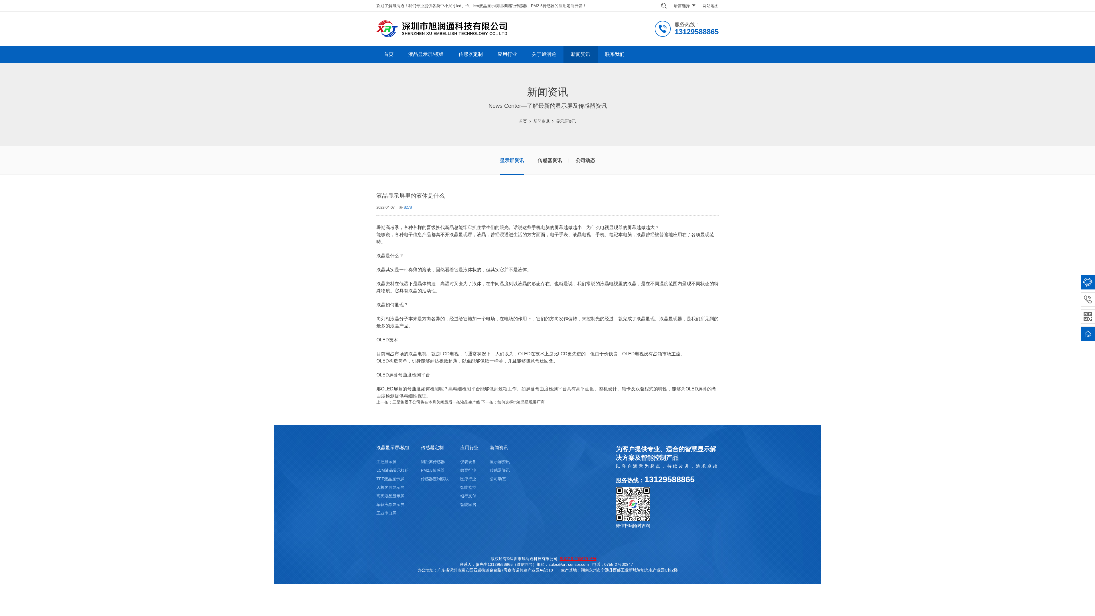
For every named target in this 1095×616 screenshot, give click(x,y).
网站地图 (711, 5)
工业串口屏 (386, 513)
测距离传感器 (433, 461)
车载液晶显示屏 (390, 504)
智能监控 (468, 487)
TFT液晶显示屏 (390, 479)
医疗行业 (468, 479)
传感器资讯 (550, 160)
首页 (389, 54)
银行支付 (468, 496)
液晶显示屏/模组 (426, 54)
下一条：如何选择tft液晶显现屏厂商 (513, 402)
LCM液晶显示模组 (392, 470)
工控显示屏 (386, 461)
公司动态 (585, 160)
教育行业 (468, 470)
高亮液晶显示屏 (390, 496)
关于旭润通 (544, 54)
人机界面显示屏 (390, 487)
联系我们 (614, 54)
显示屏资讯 (566, 121)
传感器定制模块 (435, 479)
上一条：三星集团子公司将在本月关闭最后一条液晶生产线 (428, 402)
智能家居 (468, 504)
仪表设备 (468, 461)
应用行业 (507, 54)
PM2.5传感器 (433, 470)
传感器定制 (471, 54)
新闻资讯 (580, 54)
